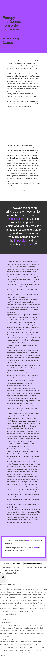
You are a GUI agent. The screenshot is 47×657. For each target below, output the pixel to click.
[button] (3, 4)
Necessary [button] (4, 617)
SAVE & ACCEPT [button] (5, 656)
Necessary (7, 620)
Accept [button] (7, 570)
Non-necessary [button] (5, 636)
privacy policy (16, 570)
